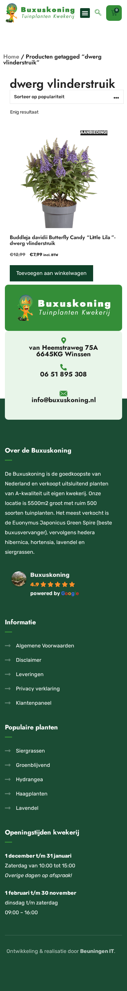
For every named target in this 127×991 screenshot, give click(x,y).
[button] (85, 13)
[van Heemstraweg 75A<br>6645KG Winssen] (63, 340)
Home (11, 56)
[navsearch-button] (98, 13)
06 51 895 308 (63, 374)
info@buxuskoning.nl (64, 400)
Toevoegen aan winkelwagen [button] (51, 273)
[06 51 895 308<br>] (63, 367)
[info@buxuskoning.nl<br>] (63, 393)
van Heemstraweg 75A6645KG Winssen (63, 351)
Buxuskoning (49, 574)
